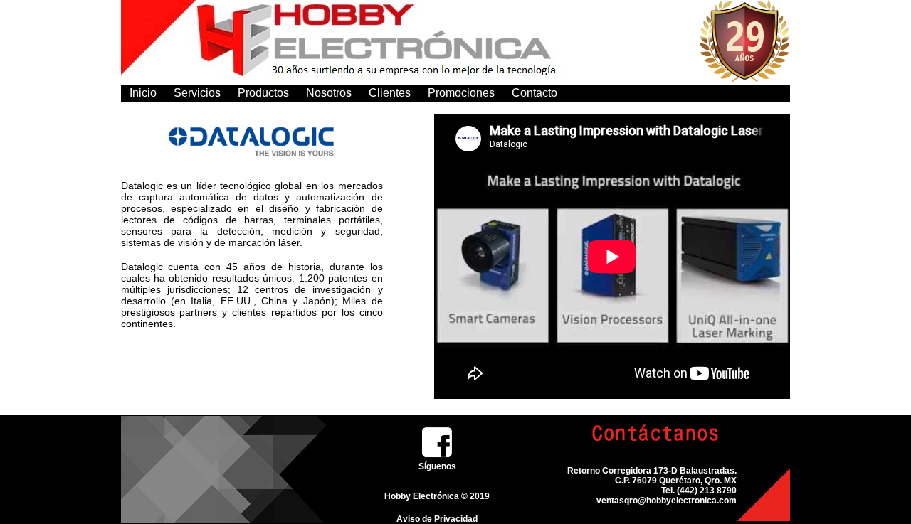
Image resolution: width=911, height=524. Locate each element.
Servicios (197, 93)
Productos (263, 93)
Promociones (461, 93)
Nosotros (329, 93)
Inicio (143, 93)
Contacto (534, 93)
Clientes (390, 93)
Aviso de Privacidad (437, 519)
